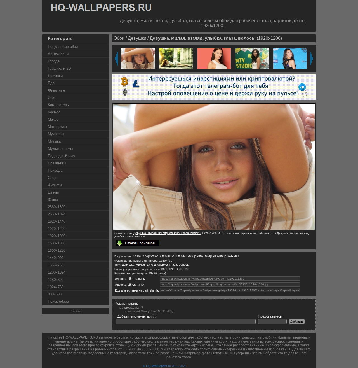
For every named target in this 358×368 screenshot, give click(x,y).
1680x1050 (56, 243)
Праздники (57, 163)
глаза (173, 264)
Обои (119, 38)
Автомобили (58, 54)
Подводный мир (61, 156)
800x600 (55, 294)
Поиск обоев (58, 301)
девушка (128, 264)
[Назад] (116, 58)
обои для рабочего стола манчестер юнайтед (152, 341)
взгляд (151, 264)
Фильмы (55, 185)
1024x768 (55, 287)
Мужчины (56, 134)
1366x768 (55, 265)
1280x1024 (56, 272)
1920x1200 (56, 229)
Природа (55, 170)
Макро (53, 119)
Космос (54, 112)
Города (54, 61)
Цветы (53, 192)
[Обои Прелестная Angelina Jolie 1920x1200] (214, 58)
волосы (184, 264)
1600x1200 (56, 250)
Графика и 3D (59, 68)
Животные (56, 90)
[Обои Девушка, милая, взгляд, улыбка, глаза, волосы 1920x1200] (138, 58)
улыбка (162, 264)
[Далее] (312, 58)
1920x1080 (56, 236)
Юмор (53, 199)
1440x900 (55, 258)
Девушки (55, 76)
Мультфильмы (60, 148)
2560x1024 (56, 214)
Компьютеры (58, 105)
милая (140, 264)
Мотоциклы (57, 127)
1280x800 (55, 280)
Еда (51, 83)
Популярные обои (63, 47)
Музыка (54, 141)
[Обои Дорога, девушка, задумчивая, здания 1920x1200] (176, 58)
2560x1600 (56, 207)
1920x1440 (56, 221)
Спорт (53, 178)
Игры (52, 98)
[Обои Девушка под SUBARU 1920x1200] (290, 58)
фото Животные (215, 353)
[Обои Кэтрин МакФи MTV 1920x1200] (252, 58)
